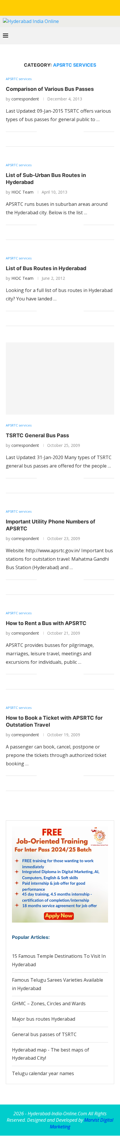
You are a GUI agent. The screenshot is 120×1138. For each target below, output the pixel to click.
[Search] (114, 35)
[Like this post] (41, 131)
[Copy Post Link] (73, 131)
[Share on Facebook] (48, 131)
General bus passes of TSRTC (44, 1034)
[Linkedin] (56, 7)
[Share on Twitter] (54, 131)
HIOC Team (22, 192)
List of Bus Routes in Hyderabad (46, 268)
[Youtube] (64, 7)
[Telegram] (80, 7)
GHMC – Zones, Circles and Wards (49, 1003)
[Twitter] (48, 7)
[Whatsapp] (72, 7)
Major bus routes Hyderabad (43, 1019)
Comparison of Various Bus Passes (50, 89)
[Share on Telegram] (66, 131)
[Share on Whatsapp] (60, 131)
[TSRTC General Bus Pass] (60, 378)
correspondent (25, 99)
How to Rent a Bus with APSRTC (46, 623)
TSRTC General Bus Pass (37, 435)
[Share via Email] (79, 131)
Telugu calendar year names (43, 1073)
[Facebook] (39, 7)
